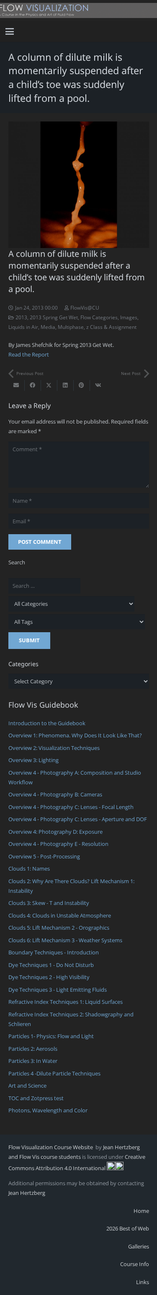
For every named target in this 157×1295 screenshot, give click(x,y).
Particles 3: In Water (32, 1061)
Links (142, 1282)
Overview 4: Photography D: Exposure (55, 831)
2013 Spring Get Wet (54, 317)
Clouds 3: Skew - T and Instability (48, 903)
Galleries (138, 1246)
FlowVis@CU (84, 307)
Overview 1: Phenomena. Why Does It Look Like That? (75, 735)
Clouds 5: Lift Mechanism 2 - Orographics (58, 927)
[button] (9, 31)
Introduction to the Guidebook (46, 723)
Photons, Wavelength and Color (48, 1110)
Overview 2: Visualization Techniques (54, 748)
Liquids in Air (23, 326)
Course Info (134, 1264)
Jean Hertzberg (26, 1193)
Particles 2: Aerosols (32, 1048)
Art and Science (27, 1085)
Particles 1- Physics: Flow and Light (51, 1036)
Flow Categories (99, 317)
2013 (21, 317)
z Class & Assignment (111, 326)
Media (48, 326)
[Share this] (33, 385)
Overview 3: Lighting (33, 760)
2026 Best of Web (127, 1228)
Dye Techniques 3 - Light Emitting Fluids (57, 989)
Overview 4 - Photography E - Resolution (58, 844)
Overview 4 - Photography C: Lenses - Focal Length (71, 807)
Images (128, 317)
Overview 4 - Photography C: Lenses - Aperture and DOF (77, 819)
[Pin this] (82, 385)
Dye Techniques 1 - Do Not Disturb (51, 965)
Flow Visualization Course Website (51, 1147)
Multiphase (71, 326)
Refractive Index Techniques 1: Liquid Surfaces (65, 1001)
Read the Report (28, 354)
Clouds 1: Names (29, 868)
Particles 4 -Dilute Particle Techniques (54, 1073)
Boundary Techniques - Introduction (53, 952)
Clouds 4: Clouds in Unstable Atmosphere (59, 915)
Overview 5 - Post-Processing (44, 856)
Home (141, 1211)
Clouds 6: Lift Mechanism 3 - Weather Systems (65, 940)
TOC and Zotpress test (36, 1098)
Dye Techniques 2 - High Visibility (49, 977)
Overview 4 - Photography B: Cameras (55, 794)
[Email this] (16, 385)
